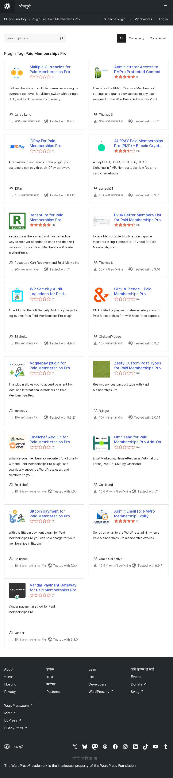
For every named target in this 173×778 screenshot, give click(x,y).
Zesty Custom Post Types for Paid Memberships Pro (137, 365)
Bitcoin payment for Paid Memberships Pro (50, 513)
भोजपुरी (18, 747)
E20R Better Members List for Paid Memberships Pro (137, 217)
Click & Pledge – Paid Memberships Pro (132, 291)
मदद (91, 677)
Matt (10, 713)
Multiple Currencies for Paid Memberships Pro (50, 69)
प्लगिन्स (50, 684)
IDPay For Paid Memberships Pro (45, 143)
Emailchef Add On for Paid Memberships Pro (50, 439)
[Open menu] (166, 6)
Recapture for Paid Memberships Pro (46, 217)
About (9, 669)
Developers (97, 684)
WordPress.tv (101, 692)
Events (136, 677)
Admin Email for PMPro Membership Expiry (134, 513)
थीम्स (49, 677)
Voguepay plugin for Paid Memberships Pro (50, 365)
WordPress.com (18, 705)
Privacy (10, 692)
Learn (93, 669)
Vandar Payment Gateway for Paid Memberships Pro (53, 587)
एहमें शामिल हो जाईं (142, 669)
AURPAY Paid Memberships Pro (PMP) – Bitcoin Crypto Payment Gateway (138, 143)
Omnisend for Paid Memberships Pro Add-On (137, 439)
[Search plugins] (61, 38)
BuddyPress (15, 728)
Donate (139, 684)
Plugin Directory (15, 19)
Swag (137, 692)
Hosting (10, 684)
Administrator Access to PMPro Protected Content (137, 69)
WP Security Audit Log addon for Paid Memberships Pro (47, 291)
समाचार (9, 677)
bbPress (12, 720)
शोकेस (50, 669)
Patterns (53, 692)
